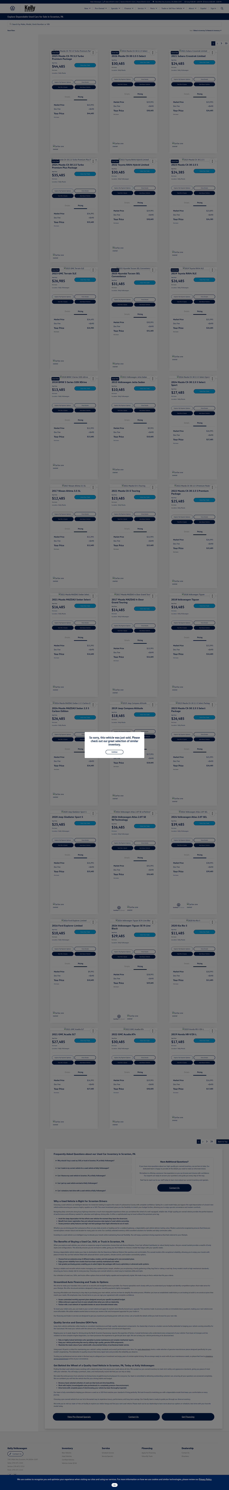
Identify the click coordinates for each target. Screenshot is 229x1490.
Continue (114, 752)
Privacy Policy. (205, 1479)
